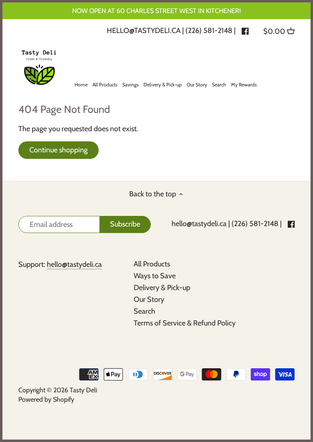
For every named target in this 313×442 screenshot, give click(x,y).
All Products (152, 263)
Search (144, 311)
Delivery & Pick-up (162, 287)
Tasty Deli (83, 390)
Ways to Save (155, 275)
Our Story (149, 299)
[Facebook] (245, 30)
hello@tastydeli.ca (144, 30)
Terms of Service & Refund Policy (185, 323)
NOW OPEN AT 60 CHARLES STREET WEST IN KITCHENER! (156, 11)
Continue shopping (58, 149)
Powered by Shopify (46, 399)
